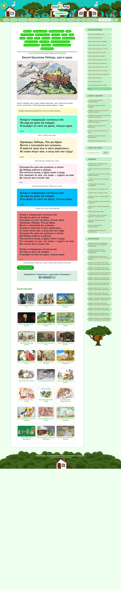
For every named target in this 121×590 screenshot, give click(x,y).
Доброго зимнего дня (68, 38)
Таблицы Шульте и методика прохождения (96, 184)
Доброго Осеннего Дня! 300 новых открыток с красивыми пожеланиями (98, 309)
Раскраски (62, 20)
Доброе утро (27, 31)
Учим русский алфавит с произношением (95, 101)
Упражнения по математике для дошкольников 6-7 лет (97, 164)
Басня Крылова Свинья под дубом (99, 74)
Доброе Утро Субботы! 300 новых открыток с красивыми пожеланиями (98, 263)
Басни (83, 20)
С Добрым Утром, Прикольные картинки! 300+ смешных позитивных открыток (99, 258)
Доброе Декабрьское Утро (56, 31)
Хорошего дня (56, 38)
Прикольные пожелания (40, 31)
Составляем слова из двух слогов (98, 189)
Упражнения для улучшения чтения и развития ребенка (99, 174)
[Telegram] (55, 277)
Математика (13, 20)
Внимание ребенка (44, 20)
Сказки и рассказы (92, 20)
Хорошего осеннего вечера (31, 45)
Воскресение (45, 38)
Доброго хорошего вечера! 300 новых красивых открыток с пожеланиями (99, 298)
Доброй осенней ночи (47, 48)
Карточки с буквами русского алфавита (96, 106)
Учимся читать (23, 20)
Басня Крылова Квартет (95, 38)
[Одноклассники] (42, 277)
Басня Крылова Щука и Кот (96, 34)
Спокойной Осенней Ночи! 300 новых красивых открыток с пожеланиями (99, 273)
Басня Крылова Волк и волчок (97, 45)
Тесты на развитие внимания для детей (98, 131)
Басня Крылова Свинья (95, 78)
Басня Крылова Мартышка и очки (98, 67)
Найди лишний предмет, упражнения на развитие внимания (99, 116)
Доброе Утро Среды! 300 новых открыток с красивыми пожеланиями (98, 304)
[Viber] (50, 277)
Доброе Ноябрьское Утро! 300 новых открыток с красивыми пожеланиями (99, 319)
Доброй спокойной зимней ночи (61, 45)
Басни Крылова (24, 288)
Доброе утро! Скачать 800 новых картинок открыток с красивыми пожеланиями (98, 245)
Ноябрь (68, 31)
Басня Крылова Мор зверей (97, 56)
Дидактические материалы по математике (97, 126)
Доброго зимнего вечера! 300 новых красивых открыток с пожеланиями (99, 283)
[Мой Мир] (45, 277)
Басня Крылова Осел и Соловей (98, 70)
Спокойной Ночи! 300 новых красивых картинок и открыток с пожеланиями (97, 251)
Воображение (54, 20)
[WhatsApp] (52, 277)
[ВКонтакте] (40, 277)
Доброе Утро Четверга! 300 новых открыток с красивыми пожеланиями (98, 268)
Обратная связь (41, 455)
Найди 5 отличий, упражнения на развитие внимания (98, 121)
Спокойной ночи (46, 45)
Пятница (30, 38)
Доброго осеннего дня (31, 41)
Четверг (22, 38)
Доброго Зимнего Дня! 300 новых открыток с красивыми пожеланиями (98, 293)
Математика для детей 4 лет (97, 141)
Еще (90, 89)
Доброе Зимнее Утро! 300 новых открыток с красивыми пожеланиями (98, 288)
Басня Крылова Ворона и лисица (98, 48)
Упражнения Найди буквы (96, 211)
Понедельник (55, 34)
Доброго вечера (44, 41)
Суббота (37, 38)
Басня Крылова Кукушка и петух (98, 59)
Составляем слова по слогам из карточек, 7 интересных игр (97, 215)
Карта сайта (81, 455)
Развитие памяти (33, 20)
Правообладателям (53, 455)
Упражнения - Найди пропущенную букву (98, 207)
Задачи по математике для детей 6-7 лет (99, 169)
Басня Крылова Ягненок (96, 81)
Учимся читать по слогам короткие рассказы (98, 179)
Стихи (78, 20)
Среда (71, 34)
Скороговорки (71, 20)
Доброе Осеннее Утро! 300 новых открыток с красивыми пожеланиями (98, 314)
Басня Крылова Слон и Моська (98, 63)
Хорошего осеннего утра (42, 34)
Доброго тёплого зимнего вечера (60, 41)
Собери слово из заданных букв (98, 192)
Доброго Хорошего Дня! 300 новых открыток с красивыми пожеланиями (98, 278)
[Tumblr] (47, 277)
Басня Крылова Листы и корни (97, 52)
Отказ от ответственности (68, 455)
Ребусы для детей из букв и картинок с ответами (99, 202)
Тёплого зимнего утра (27, 34)
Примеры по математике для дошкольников (97, 136)
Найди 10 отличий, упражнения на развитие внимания (98, 111)
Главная (6, 20)
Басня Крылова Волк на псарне (98, 85)
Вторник (64, 34)
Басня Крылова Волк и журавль (98, 41)
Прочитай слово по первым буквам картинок (98, 197)
